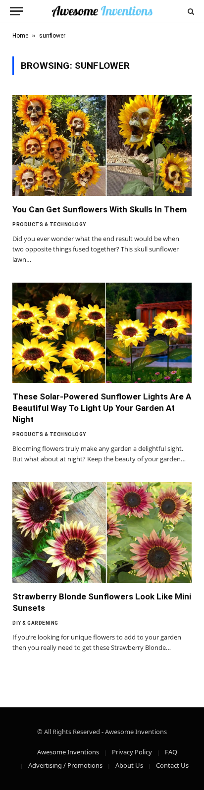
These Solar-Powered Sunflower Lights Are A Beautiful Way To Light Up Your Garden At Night (101, 408)
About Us (129, 765)
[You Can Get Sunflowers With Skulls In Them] (102, 145)
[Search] (190, 11)
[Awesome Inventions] (102, 11)
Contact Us (172, 765)
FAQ (171, 751)
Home (20, 35)
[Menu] (16, 11)
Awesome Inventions (68, 751)
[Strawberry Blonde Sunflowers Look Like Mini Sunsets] (102, 532)
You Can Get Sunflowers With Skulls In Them (99, 209)
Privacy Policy (132, 751)
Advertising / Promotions (65, 765)
